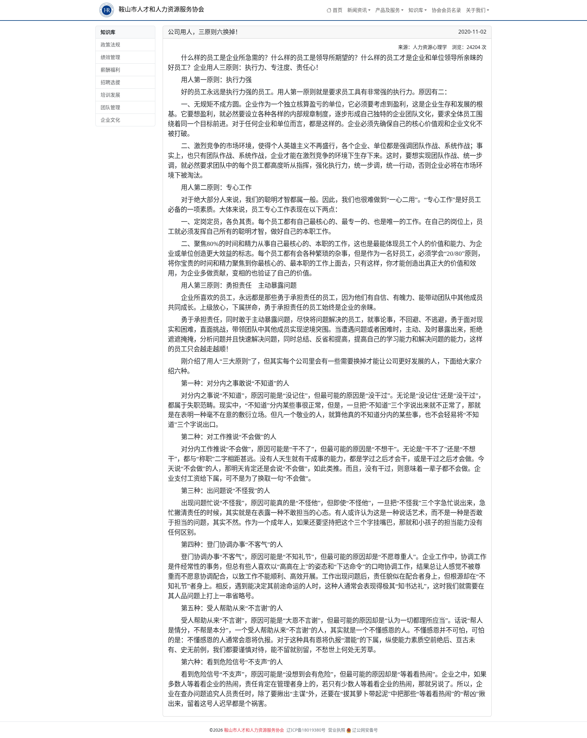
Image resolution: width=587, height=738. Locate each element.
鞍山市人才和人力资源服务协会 (160, 9)
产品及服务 (387, 10)
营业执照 (336, 730)
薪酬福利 (110, 69)
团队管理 (110, 107)
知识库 (415, 10)
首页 (336, 10)
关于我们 (475, 10)
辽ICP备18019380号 (306, 730)
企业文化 (110, 120)
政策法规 (110, 44)
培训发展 (110, 94)
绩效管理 (110, 57)
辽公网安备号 (364, 730)
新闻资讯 (357, 10)
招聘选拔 (110, 82)
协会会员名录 (446, 10)
